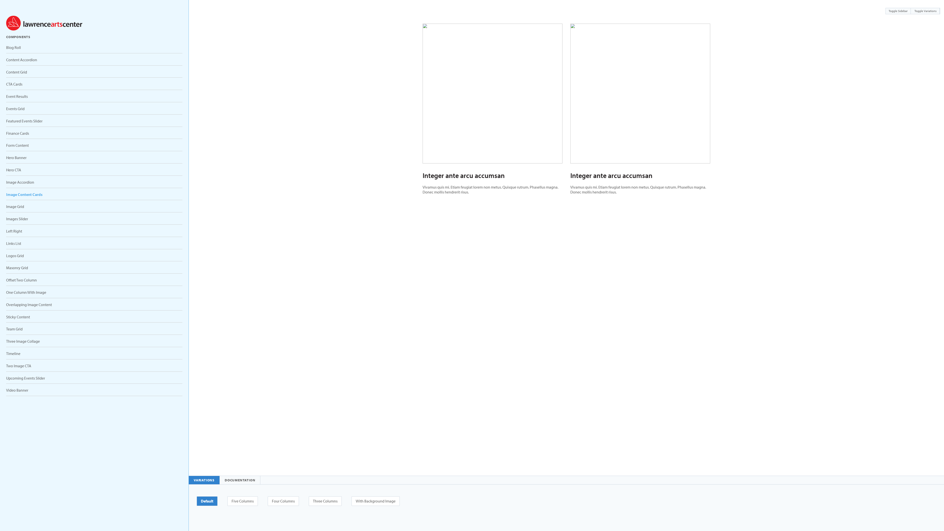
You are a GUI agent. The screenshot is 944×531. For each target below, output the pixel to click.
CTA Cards (14, 84)
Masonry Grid (17, 267)
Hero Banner (16, 157)
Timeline (13, 353)
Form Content (17, 145)
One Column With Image (26, 292)
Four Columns (283, 501)
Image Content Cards (24, 194)
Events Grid (15, 108)
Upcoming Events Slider (25, 378)
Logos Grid (15, 255)
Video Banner (17, 390)
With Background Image (376, 501)
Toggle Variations (925, 11)
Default (207, 501)
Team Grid (14, 328)
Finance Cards (17, 133)
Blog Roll (13, 47)
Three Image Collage (23, 341)
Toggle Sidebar (898, 11)
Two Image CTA (18, 365)
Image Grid (15, 206)
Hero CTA (13, 169)
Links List (13, 243)
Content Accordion (21, 59)
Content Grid (16, 72)
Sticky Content (18, 316)
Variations (204, 480)
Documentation (240, 480)
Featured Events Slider (24, 120)
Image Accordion (20, 182)
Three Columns (325, 501)
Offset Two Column (21, 280)
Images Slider (17, 218)
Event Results (17, 96)
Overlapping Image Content (29, 304)
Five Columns (243, 501)
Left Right (14, 231)
